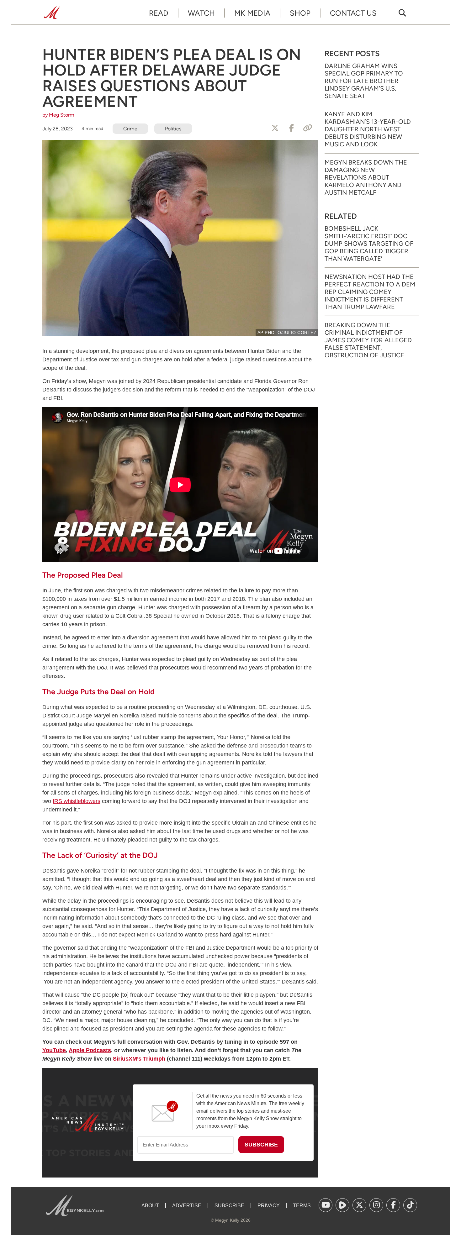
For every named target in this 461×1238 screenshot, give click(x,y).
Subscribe (229, 1205)
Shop (300, 13)
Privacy (268, 1205)
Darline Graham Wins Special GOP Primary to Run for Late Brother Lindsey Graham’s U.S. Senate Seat (364, 81)
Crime (130, 129)
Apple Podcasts (90, 1050)
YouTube (54, 1050)
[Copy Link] (307, 128)
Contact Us (353, 13)
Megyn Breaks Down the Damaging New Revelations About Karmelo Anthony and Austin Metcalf (366, 177)
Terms (302, 1205)
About (150, 1205)
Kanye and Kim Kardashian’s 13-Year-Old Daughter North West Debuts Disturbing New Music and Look (368, 129)
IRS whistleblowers (76, 801)
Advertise (186, 1205)
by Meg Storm (58, 115)
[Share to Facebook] (291, 128)
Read (158, 13)
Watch (201, 13)
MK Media (252, 13)
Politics (173, 129)
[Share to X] (275, 128)
